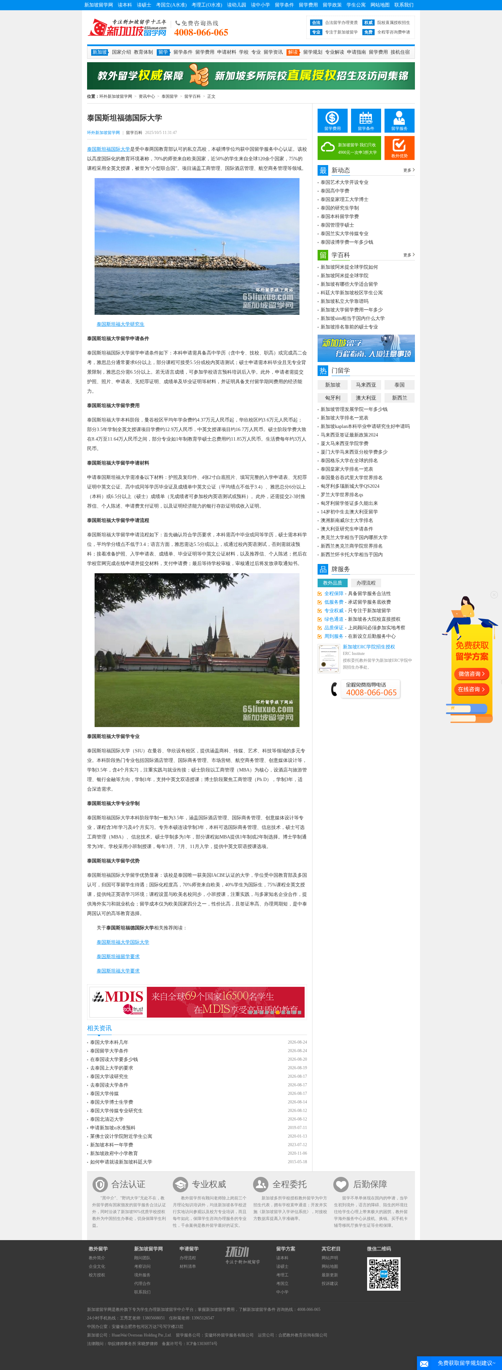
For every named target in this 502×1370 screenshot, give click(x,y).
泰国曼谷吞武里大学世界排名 (352, 477)
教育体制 (143, 52)
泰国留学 (170, 96)
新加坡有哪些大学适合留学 (349, 284)
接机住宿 (400, 52)
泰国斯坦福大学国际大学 (123, 942)
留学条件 (284, 5)
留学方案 (285, 1248)
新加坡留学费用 (220, 1309)
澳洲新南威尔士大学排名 (347, 520)
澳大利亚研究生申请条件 (347, 529)
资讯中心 (147, 96)
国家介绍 (121, 52)
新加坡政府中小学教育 (114, 1153)
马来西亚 (366, 385)
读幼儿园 (236, 5)
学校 (244, 52)
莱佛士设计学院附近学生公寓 (121, 1136)
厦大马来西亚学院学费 (344, 443)
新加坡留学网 (98, 5)
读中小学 (260, 5)
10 (299, 1012)
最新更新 (330, 1275)
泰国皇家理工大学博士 (344, 199)
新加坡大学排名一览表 (344, 417)
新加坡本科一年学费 (111, 1144)
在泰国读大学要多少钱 (114, 1059)
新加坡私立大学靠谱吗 (344, 301)
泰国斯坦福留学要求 (118, 956)
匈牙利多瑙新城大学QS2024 (350, 486)
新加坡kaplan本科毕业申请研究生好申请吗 (365, 426)
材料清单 (188, 1266)
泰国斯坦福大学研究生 (120, 324)
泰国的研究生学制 (340, 208)
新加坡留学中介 (171, 1309)
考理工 (282, 1275)
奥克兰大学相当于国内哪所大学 (354, 537)
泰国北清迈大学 (107, 1119)
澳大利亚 (366, 398)
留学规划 (312, 52)
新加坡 (332, 385)
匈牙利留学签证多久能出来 (349, 503)
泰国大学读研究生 (109, 1076)
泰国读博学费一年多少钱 (347, 242)
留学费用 (308, 5)
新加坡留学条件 (261, 1309)
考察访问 (142, 1266)
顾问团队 (142, 1257)
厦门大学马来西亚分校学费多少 (354, 452)
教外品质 (332, 583)
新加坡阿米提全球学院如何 (349, 267)
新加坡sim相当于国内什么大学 (353, 318)
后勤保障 (370, 1184)
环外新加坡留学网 (127, 27)
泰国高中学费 (335, 190)
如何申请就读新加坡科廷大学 (121, 1162)
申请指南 (356, 52)
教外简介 (97, 1257)
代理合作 (142, 1283)
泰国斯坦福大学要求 (118, 970)
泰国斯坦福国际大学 (108, 149)
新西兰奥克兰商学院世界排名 (352, 546)
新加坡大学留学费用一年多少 (352, 309)
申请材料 (226, 52)
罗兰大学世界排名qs (342, 494)
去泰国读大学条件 (109, 1085)
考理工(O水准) (207, 5)
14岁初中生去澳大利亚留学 (349, 511)
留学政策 (332, 5)
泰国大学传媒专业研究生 (116, 1110)
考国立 (282, 1283)
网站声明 (330, 1257)
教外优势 (399, 155)
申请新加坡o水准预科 (113, 1127)
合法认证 (128, 1184)
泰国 (399, 385)
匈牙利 (332, 398)
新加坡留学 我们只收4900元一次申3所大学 (357, 149)
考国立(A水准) (171, 5)
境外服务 (142, 1275)
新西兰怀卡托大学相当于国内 (352, 554)
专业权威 (209, 1184)
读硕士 (144, 5)
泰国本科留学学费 (340, 216)
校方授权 (97, 1275)
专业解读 (334, 52)
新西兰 (399, 398)
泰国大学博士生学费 (111, 1102)
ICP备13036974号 (202, 1343)
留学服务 (399, 128)
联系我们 (404, 5)
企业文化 (97, 1266)
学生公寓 (356, 5)
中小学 (282, 1292)
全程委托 (290, 1184)
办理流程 (366, 583)
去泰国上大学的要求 (111, 1068)
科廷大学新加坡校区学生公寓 (352, 292)
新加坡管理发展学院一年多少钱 (354, 409)
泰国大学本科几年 (109, 1042)
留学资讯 (273, 52)
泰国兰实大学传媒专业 (344, 233)
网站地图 (380, 5)
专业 (256, 52)
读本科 (125, 5)
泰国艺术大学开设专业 (344, 182)
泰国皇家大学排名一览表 (347, 469)
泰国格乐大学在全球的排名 (349, 460)
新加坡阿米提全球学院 (344, 275)
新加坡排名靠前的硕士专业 (349, 327)
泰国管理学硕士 (337, 225)
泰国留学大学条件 (109, 1050)
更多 (407, 170)
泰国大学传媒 (104, 1093)
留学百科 (192, 96)
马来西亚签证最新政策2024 (349, 435)
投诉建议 (330, 1283)
